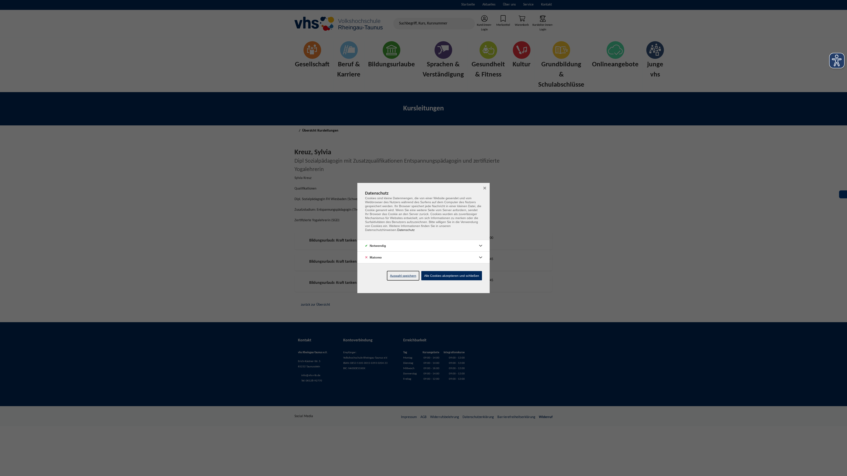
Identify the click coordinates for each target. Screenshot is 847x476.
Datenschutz (406, 230)
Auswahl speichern (403, 275)
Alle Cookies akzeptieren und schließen (451, 275)
